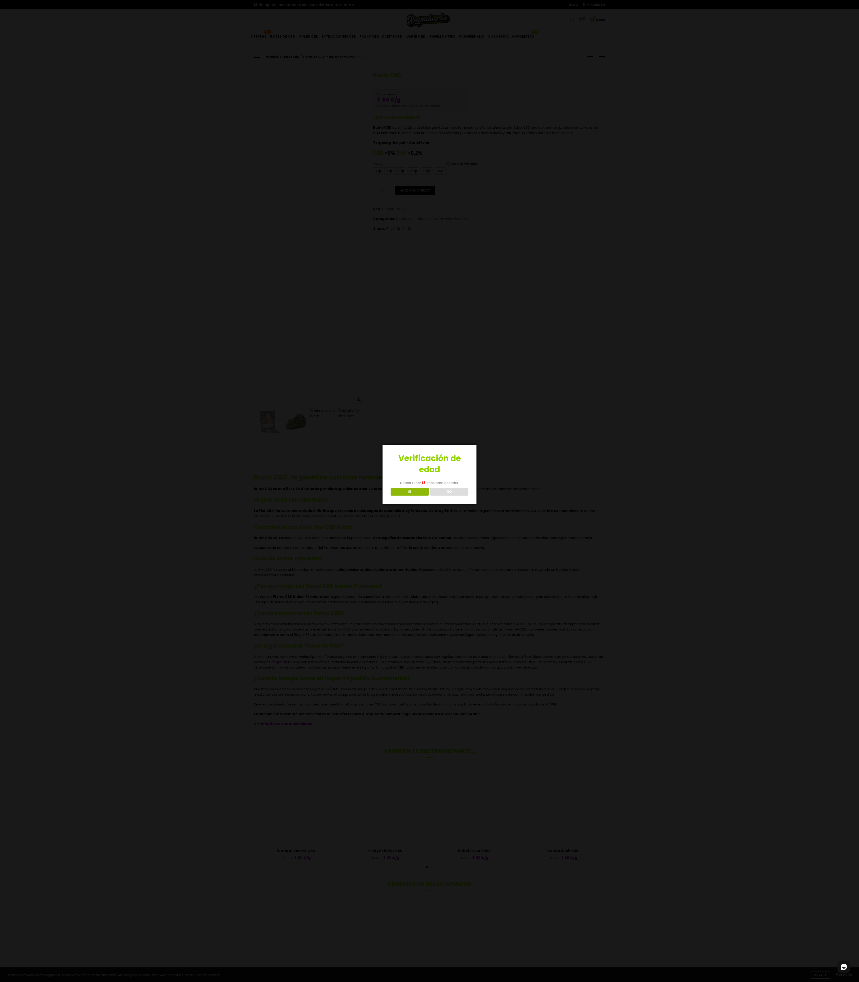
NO (449, 491)
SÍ (409, 491)
